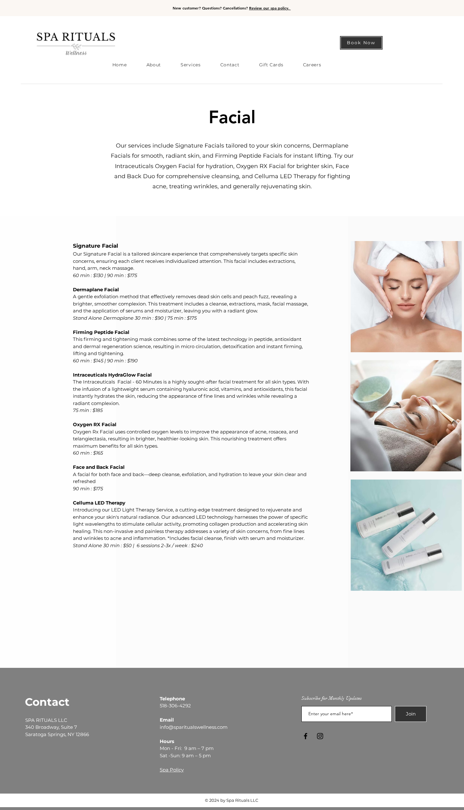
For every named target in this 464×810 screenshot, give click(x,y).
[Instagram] (320, 736)
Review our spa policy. (270, 7)
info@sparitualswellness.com (194, 727)
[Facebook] (305, 736)
